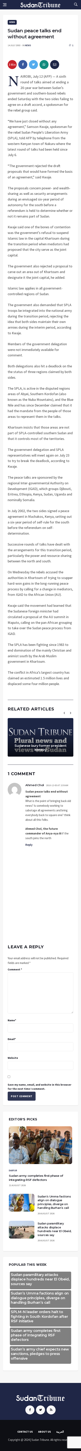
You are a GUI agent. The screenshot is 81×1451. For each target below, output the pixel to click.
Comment (15, 969)
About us (44, 1431)
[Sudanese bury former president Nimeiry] (40, 737)
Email (12, 1039)
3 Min (12, 65)
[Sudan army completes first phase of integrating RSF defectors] (40, 1145)
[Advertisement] (40, 892)
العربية (60, 1431)
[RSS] (51, 1409)
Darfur (13, 1170)
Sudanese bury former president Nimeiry (40, 748)
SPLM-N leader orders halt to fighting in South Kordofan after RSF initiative (39, 1316)
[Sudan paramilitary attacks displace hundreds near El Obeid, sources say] (21, 1230)
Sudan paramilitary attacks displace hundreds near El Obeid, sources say (54, 1229)
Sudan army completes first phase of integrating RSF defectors (35, 1335)
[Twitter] (40, 1409)
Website (13, 1058)
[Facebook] (29, 1409)
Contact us (25, 1431)
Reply (28, 845)
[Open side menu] (4, 5)
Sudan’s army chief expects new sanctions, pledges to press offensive (40, 1354)
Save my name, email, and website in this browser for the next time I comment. (39, 1086)
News (12, 22)
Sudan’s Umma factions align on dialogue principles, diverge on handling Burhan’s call (54, 1202)
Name (12, 1020)
